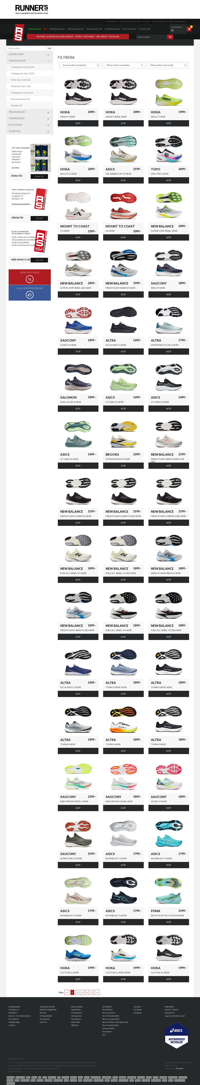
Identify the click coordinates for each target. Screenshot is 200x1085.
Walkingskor (156, 1080)
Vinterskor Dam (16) (20, 79)
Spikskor (40, 1080)
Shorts (33, 1080)
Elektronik (129, 29)
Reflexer (10, 1080)
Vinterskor (11, 1083)
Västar (170, 1080)
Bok (39, 1077)
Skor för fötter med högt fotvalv (115, 1022)
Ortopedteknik (159, 21)
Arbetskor (10, 1077)
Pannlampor (172, 1077)
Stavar (66, 1080)
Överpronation (108, 1028)
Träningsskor (75, 29)
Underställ (146, 1080)
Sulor (80, 1080)
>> (97, 992)
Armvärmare (20, 1077)
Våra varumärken (178, 21)
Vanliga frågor (14, 1022)
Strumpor (73, 1080)
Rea (45, 29)
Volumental (45, 1019)
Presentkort (14, 1019)
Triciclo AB (179, 1068)
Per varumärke (108, 1013)
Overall (155, 1077)
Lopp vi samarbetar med (175, 1016)
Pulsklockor (183, 1077)
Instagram (138, 1013)
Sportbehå (48, 1080)
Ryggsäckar (25, 1080)
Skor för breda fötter (110, 1016)
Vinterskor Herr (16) (20, 86)
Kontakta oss (14, 1009)
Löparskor (141, 1077)
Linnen (115, 1077)
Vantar (164, 1080)
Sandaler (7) (16, 105)
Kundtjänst (112, 21)
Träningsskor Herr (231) (22, 73)
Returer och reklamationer (20, 1016)
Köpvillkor (13, 1013)
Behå (28, 1077)
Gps (59, 1077)
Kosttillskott (106, 1077)
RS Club (146, 21)
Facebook (138, 1009)
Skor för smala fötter (110, 1019)
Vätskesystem (180, 1080)
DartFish (43, 1022)
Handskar (65, 1077)
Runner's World (171, 1009)
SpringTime (169, 1013)
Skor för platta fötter (110, 1025)
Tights (107, 1080)
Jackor (80, 1077)
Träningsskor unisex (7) (22, 92)
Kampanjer (34, 29)
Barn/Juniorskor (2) (20, 99)
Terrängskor (112, 29)
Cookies (12, 1025)
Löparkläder (57, 29)
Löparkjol (122, 1077)
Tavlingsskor (87, 1080)
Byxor (45, 1077)
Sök (49, 48)
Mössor (148, 1077)
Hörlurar (73, 1077)
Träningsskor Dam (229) (22, 67)
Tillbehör (144, 29)
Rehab (17, 1080)
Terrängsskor (98, 1080)
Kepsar (86, 1077)
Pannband (163, 1077)
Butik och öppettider (130, 21)
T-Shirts (137, 1080)
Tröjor (132, 1080)
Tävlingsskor (94, 29)
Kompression (95, 1077)
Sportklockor (58, 1080)
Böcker (34, 1077)
